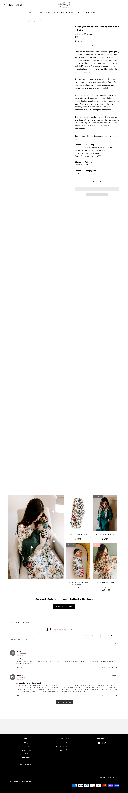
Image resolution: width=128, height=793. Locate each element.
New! (31, 12)
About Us (64, 750)
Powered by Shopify (27, 781)
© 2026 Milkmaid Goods (15, 781)
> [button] (64, 702)
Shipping (26, 746)
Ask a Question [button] (93, 636)
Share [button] (20, 668)
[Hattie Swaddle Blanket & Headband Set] (78, 561)
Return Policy (26, 750)
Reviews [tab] (14, 639)
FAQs (26, 753)
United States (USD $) (13, 5)
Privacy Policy (26, 761)
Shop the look (64, 606)
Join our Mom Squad (64, 746)
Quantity (78, 41)
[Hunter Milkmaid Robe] (105, 513)
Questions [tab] (27, 639)
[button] (97, 189)
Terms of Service (26, 764)
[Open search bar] (119, 5)
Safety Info (26, 757)
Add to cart (97, 181)
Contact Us (64, 743)
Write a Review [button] (111, 636)
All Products (16, 21)
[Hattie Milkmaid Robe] (105, 561)
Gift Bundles (92, 12)
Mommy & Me (67, 12)
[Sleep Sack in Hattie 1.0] (78, 513)
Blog (26, 743)
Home (10, 21)
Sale (79, 12)
